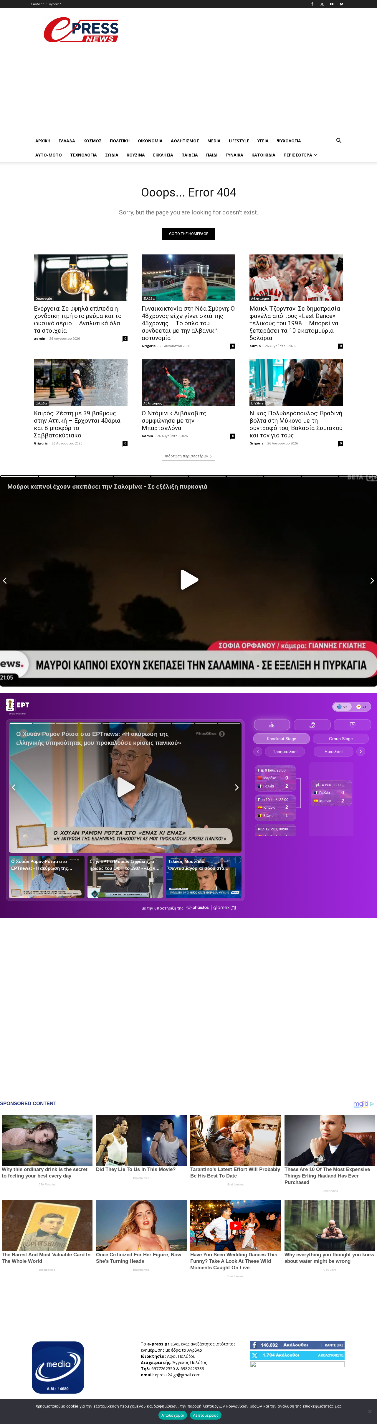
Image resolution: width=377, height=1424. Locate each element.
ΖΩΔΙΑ (111, 155)
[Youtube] (331, 4)
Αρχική (42, 141)
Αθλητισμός (185, 141)
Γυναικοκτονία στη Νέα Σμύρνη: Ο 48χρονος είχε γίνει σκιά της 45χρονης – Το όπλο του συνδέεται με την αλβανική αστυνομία (188, 323)
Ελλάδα (67, 141)
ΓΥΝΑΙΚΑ (234, 155)
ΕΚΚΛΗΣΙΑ (163, 155)
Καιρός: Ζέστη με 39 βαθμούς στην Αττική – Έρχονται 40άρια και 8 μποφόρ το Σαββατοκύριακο (77, 424)
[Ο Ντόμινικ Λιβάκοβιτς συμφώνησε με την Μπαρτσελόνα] (188, 382)
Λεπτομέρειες (206, 1415)
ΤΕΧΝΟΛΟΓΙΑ (83, 155)
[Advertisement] (238, 29)
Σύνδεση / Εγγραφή (46, 4)
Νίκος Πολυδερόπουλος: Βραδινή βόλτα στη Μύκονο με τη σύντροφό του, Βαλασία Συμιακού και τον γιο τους (296, 424)
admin (39, 338)
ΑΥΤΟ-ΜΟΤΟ (48, 155)
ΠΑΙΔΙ (211, 155)
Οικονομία (150, 141)
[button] (339, 141)
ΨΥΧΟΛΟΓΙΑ (289, 141)
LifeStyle (239, 141)
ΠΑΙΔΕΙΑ (189, 155)
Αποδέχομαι (172, 1415)
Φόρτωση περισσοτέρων (186, 456)
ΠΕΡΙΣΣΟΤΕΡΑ (298, 155)
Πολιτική (120, 141)
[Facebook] (312, 4)
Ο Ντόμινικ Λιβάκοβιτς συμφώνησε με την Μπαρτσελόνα (174, 421)
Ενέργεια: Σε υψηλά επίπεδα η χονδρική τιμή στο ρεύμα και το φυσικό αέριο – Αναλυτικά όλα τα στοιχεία (78, 319)
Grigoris (149, 346)
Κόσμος (92, 141)
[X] (322, 4)
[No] (370, 1411)
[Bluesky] (341, 4)
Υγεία (263, 141)
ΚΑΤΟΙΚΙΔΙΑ (263, 155)
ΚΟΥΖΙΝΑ (136, 155)
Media (214, 141)
